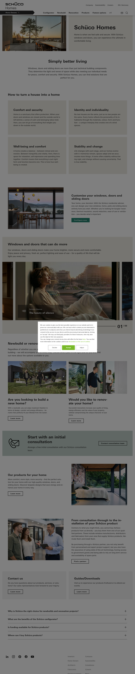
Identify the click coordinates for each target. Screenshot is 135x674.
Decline (54, 347)
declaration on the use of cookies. (79, 341)
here (84, 339)
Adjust (82, 347)
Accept (68, 347)
